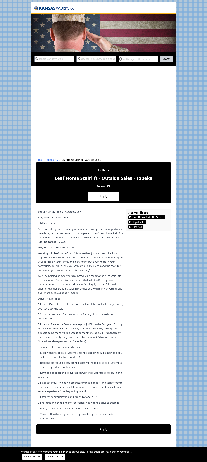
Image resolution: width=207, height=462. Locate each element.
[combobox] (54, 59)
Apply (103, 196)
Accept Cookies (32, 456)
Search (166, 59)
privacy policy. (124, 451)
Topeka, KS (51, 159)
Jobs (39, 159)
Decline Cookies (55, 456)
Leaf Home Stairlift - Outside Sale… (81, 159)
